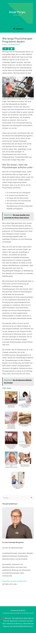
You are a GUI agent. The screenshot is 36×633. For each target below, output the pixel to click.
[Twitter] (11, 48)
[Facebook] (5, 48)
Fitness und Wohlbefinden (11, 44)
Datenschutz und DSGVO (12, 613)
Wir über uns (27, 613)
